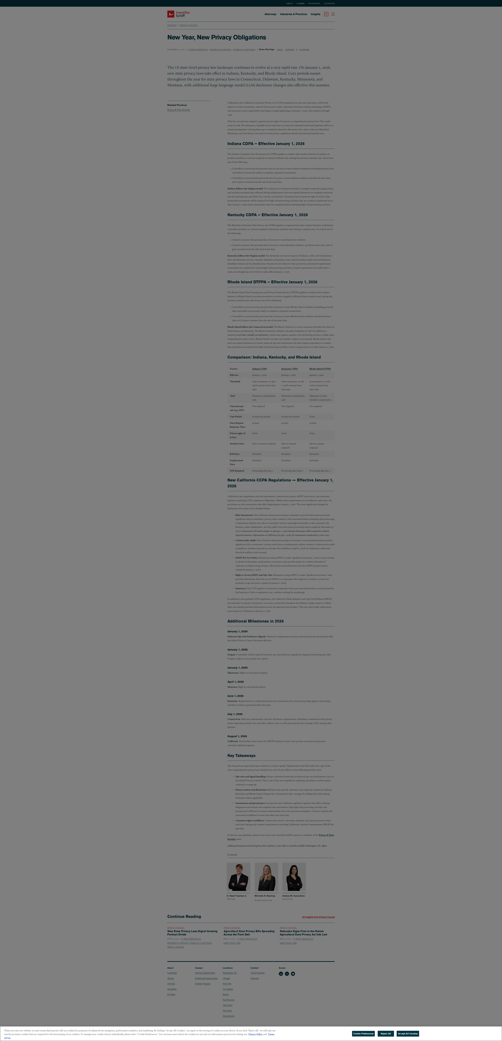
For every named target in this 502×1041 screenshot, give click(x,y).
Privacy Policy (256, 1034)
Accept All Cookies (408, 1033)
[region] (251, 1033)
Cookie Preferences (363, 1033)
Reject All (386, 1033)
